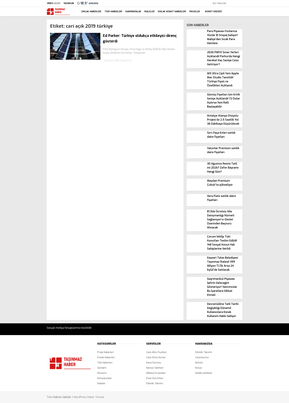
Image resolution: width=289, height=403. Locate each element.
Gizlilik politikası (203, 373)
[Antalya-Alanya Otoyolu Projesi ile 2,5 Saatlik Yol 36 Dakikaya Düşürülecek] (196, 124)
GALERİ (53, 3)
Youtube (268, 219)
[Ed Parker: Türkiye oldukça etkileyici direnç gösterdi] (75, 59)
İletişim (199, 362)
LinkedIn (268, 228)
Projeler (255, 117)
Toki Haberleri (258, 90)
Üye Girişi (256, 54)
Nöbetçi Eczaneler (263, 137)
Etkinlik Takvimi (154, 383)
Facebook (268, 195)
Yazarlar (255, 39)
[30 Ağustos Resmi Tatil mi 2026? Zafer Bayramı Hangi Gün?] (196, 172)
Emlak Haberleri (259, 83)
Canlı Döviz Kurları (156, 357)
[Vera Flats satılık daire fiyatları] (196, 205)
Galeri (254, 25)
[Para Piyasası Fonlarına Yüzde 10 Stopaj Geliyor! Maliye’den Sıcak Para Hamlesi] (196, 40)
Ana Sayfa (256, 18)
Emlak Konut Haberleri (263, 110)
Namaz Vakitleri (259, 151)
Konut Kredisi (258, 124)
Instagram (268, 209)
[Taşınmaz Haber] (58, 14)
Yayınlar (255, 68)
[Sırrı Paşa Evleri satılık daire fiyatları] (196, 142)
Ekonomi (102, 373)
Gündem (101, 367)
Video (254, 32)
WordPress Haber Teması (88, 397)
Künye (198, 367)
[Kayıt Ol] (235, 11)
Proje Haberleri (105, 352)
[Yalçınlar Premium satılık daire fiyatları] (196, 157)
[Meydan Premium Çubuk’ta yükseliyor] (196, 190)
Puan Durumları (154, 378)
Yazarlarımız (202, 357)
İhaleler (255, 104)
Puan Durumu (258, 158)
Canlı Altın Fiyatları (156, 352)
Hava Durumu (258, 144)
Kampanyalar (258, 97)
